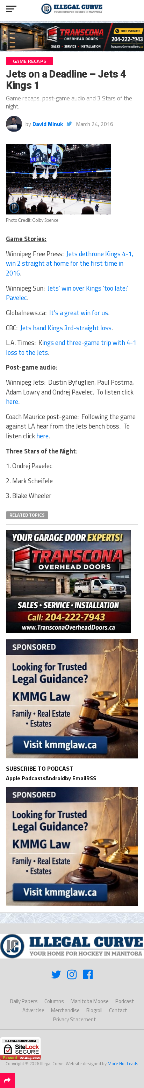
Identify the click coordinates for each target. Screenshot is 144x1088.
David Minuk (48, 124)
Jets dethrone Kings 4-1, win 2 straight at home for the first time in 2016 (69, 263)
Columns (54, 1001)
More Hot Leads (123, 1063)
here (12, 401)
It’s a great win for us (78, 313)
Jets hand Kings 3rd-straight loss (65, 328)
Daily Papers (24, 1001)
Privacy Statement (74, 1019)
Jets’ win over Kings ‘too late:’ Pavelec (67, 293)
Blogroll (94, 1010)
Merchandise (65, 1010)
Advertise (33, 1010)
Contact (118, 1010)
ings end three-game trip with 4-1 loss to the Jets (71, 347)
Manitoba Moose (90, 1001)
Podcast (124, 1001)
